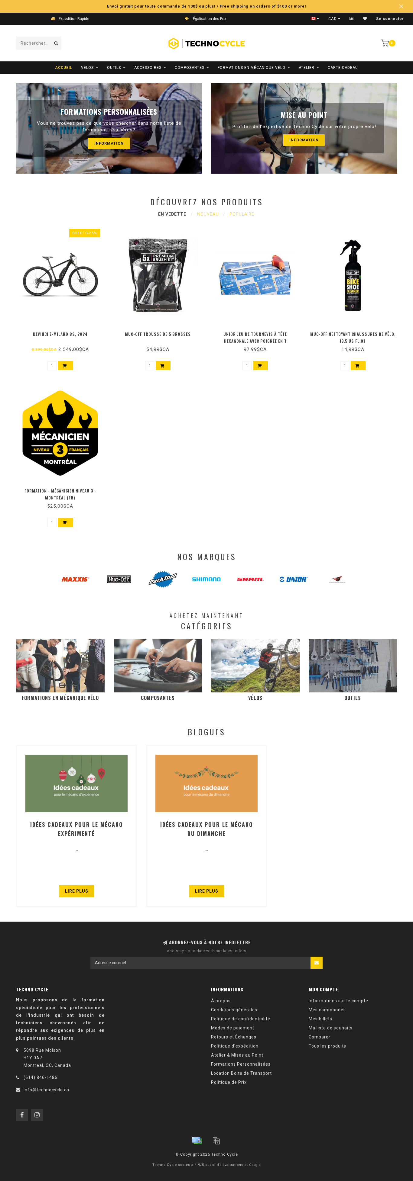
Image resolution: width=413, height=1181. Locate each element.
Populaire (241, 214)
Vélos (87, 68)
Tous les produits (327, 1046)
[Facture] (216, 1140)
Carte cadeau (343, 68)
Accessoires (147, 68)
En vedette (172, 214)
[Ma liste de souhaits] (365, 19)
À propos (221, 1000)
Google (255, 1165)
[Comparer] (352, 19)
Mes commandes (327, 1009)
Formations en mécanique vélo (251, 68)
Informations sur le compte (338, 1000)
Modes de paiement (232, 1027)
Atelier (306, 68)
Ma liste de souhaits (331, 1027)
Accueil (63, 68)
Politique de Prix (229, 1082)
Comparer (319, 1037)
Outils (114, 68)
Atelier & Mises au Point (237, 1055)
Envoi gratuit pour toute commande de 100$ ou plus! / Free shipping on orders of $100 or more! (206, 6)
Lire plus (76, 891)
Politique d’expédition (235, 1046)
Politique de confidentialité (240, 1018)
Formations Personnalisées (241, 1064)
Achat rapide (63, 332)
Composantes (189, 68)
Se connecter (390, 19)
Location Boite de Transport (241, 1073)
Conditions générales (234, 1009)
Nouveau (208, 214)
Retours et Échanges (233, 1037)
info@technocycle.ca (46, 1089)
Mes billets (320, 1018)
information (109, 143)
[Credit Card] (196, 1140)
